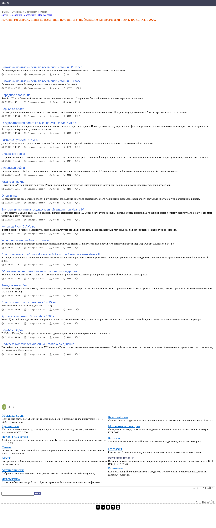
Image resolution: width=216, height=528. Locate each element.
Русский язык (10, 426)
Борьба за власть (13, 109)
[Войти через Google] (113, 507)
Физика (6, 447)
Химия (6, 457)
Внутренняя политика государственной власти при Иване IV (42, 209)
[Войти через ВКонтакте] (103, 507)
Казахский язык (118, 417)
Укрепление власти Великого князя (25, 240)
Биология (114, 438)
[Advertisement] (75, 43)
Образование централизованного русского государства (39, 271)
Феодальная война (14, 285)
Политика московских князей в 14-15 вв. (29, 302)
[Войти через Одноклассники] (118, 507)
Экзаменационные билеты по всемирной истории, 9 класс (41, 81)
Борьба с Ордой (12, 330)
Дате (4, 14)
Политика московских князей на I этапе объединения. (38, 344)
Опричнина (9, 195)
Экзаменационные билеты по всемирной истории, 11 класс (41, 67)
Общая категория (13, 415)
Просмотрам (45, 14)
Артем (56, 74)
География (115, 448)
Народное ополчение (15, 95)
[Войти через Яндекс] (108, 507)
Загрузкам (30, 14)
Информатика (11, 479)
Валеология (115, 468)
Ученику (17, 11)
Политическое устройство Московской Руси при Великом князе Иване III (51, 254)
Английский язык (13, 470)
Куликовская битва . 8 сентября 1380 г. (28, 316)
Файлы (5, 11)
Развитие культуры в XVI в (19, 139)
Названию (16, 14)
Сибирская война (13, 153)
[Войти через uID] (98, 507)
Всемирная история (36, 74)
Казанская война (12, 181)
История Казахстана (15, 436)
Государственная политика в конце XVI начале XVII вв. (39, 122)
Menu (5, 3)
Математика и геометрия (124, 426)
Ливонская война (13, 167)
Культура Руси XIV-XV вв (18, 226)
